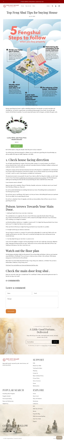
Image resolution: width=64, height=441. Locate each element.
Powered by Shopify (18, 438)
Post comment (11, 311)
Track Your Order (37, 419)
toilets (16, 254)
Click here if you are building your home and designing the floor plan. (22, 265)
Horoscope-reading (7, 398)
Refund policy (36, 386)
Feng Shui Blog (36, 414)
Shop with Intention (37, 398)
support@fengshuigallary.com (9, 429)
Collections (35, 403)
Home (34, 383)
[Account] (55, 6)
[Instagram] (7, 431)
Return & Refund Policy (38, 376)
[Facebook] (4, 431)
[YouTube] (10, 431)
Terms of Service (53, 345)
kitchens (11, 254)
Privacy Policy (44, 345)
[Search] (52, 6)
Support (35, 421)
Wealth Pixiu (5, 403)
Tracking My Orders (37, 368)
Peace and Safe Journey (8, 401)
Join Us (55, 342)
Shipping (35, 370)
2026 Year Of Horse (37, 408)
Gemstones (35, 401)
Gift (34, 406)
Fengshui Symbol (6, 396)
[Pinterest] (14, 431)
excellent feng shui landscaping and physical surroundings (32, 178)
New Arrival (35, 396)
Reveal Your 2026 (37, 365)
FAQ (34, 363)
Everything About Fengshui (9, 393)
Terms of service (37, 381)
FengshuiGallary (10, 438)
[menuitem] (34, 6)
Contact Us (35, 373)
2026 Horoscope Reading (39, 416)
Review (34, 411)
